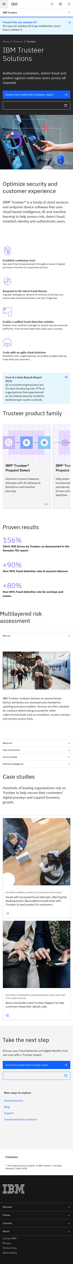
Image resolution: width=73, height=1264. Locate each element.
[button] (60, 4)
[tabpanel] (36, 688)
